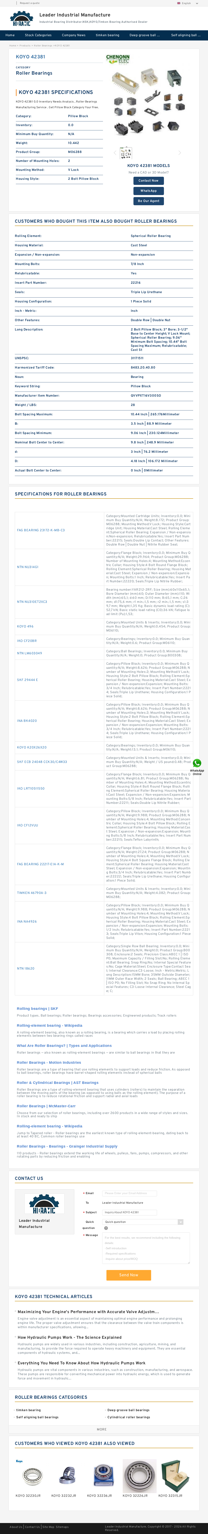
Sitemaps (62, 1527)
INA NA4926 (27, 922)
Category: (23, 116)
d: (16, 452)
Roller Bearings (43, 45)
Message (90, 1235)
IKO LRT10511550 (31, 789)
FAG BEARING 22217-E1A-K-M (40, 864)
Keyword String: (27, 386)
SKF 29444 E (27, 680)
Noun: (19, 377)
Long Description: (29, 330)
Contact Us (32, 1527)
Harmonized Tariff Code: (34, 368)
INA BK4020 (27, 721)
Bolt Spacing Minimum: (33, 433)
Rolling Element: (28, 236)
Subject (90, 1213)
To (87, 1203)
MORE (102, 1430)
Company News (74, 35)
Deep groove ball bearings (148, 35)
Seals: (20, 292)
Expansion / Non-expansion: (37, 255)
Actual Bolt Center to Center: (38, 471)
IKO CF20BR (27, 641)
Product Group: (28, 152)
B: (16, 424)
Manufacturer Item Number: (37, 396)
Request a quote (30, 3)
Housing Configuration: (33, 302)
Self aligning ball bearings (189, 35)
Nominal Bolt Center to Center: (39, 443)
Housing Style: (27, 179)
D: (16, 461)
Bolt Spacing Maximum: (34, 414)
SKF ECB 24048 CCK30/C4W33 (42, 762)
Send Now (128, 1275)
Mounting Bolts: (27, 264)
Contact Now (149, 181)
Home (10, 35)
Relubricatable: (27, 274)
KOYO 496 (25, 627)
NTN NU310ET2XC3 (32, 602)
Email (88, 1194)
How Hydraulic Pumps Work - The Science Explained (70, 1337)
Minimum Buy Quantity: (35, 134)
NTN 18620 (26, 969)
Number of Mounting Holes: (38, 161)
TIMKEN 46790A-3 (32, 893)
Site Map (48, 1527)
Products (25, 45)
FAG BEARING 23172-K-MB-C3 (41, 530)
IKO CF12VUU (27, 826)
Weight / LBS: (26, 405)
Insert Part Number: (31, 283)
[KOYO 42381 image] (148, 98)
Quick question (88, 1225)
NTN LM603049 (29, 653)
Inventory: (24, 125)
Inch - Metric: (25, 311)
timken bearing (107, 35)
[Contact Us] (197, 767)
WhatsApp (149, 191)
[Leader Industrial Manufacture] (21, 18)
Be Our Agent (148, 201)
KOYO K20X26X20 (32, 748)
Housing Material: (29, 245)
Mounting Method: (30, 170)
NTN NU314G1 (28, 567)
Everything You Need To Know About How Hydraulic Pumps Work (81, 1363)
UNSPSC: (22, 358)
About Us (16, 1527)
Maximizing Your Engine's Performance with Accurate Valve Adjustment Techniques (89, 1312)
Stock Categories (38, 35)
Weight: (22, 143)
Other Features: (27, 320)
